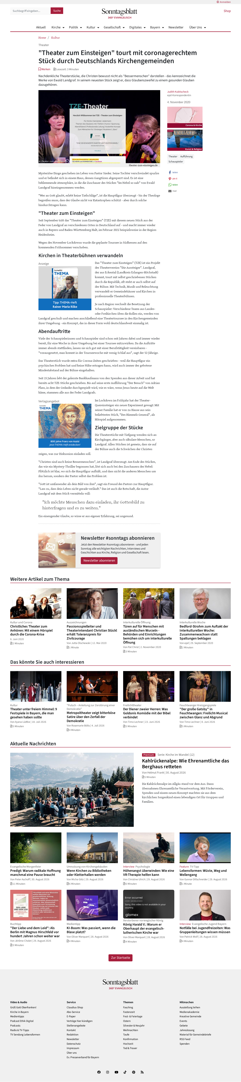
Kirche (56, 27)
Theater (172, 156)
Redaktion (72, 1034)
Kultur (91, 27)
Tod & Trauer (130, 1048)
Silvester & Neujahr (133, 1026)
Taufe (126, 1034)
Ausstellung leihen (190, 1007)
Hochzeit (128, 1044)
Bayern (155, 27)
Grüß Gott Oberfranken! (23, 1007)
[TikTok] (125, 1073)
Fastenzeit (129, 1012)
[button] (44, 69)
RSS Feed (185, 1039)
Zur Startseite (120, 957)
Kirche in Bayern (19, 1012)
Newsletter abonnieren (99, 560)
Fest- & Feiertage (132, 1016)
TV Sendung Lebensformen (25, 1034)
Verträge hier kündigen (79, 1021)
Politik (73, 27)
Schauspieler (175, 161)
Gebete (184, 1026)
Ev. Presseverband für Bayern (83, 1057)
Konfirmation (130, 1039)
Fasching (128, 1007)
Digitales (135, 27)
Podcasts (15, 1026)
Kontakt (71, 1030)
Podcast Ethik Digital (22, 1021)
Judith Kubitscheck (178, 92)
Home (42, 37)
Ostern (127, 1021)
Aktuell (41, 27)
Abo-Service (73, 1012)
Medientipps (17, 1016)
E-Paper (71, 1016)
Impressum (73, 1048)
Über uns (72, 1053)
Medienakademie (189, 1012)
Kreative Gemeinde (190, 1016)
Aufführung (186, 156)
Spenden (184, 1044)
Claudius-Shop (75, 1007)
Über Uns (195, 27)
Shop (227, 11)
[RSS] (142, 1073)
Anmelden (225, 2)
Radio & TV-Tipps (19, 1030)
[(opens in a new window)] (99, 1073)
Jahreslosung (187, 1030)
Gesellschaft (112, 27)
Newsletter (175, 27)
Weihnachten (130, 1030)
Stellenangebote (76, 1026)
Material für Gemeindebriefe (195, 1034)
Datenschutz (74, 1044)
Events (183, 1021)
